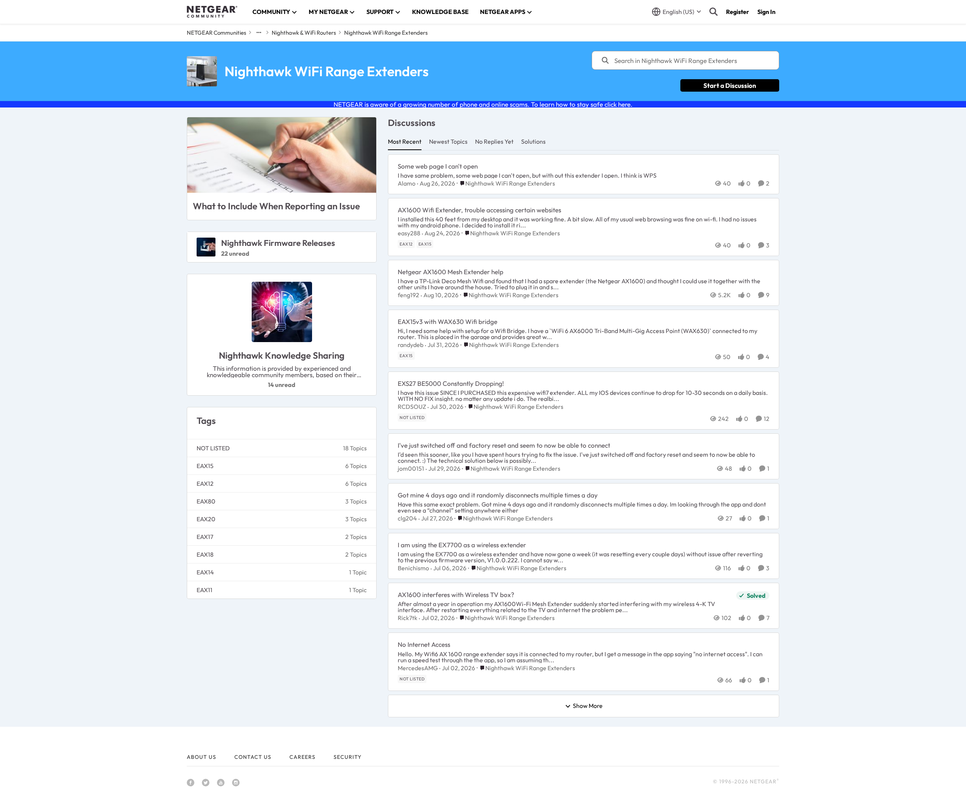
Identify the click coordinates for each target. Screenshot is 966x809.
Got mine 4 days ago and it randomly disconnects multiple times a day (498, 495)
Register (737, 11)
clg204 (407, 518)
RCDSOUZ (412, 407)
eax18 (205, 554)
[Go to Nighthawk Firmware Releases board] (206, 247)
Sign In (766, 11)
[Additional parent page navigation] (258, 32)
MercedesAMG (418, 668)
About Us (201, 757)
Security (347, 757)
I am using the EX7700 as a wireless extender (462, 545)
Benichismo (413, 568)
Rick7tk (407, 618)
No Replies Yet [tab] (494, 141)
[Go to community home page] (212, 12)
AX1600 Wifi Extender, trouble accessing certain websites (479, 210)
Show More (588, 706)
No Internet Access (424, 644)
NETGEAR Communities (216, 32)
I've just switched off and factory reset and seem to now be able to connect (504, 445)
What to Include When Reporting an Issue (276, 206)
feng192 (408, 295)
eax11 (204, 590)
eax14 (205, 572)
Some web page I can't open (438, 166)
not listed (213, 448)
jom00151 (411, 468)
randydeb (410, 345)
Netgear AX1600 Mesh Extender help (450, 272)
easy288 (409, 233)
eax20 (206, 519)
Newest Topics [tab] (448, 141)
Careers (302, 757)
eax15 (205, 466)
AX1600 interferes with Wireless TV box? (456, 595)
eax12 (205, 483)
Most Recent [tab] (404, 141)
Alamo (406, 183)
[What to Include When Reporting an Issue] (281, 155)
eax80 (206, 501)
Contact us (252, 757)
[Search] (713, 11)
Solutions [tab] (533, 141)
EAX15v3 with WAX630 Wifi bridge (447, 321)
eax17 (205, 537)
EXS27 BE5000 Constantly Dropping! (451, 383)
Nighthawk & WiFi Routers (304, 32)
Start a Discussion (729, 85)
